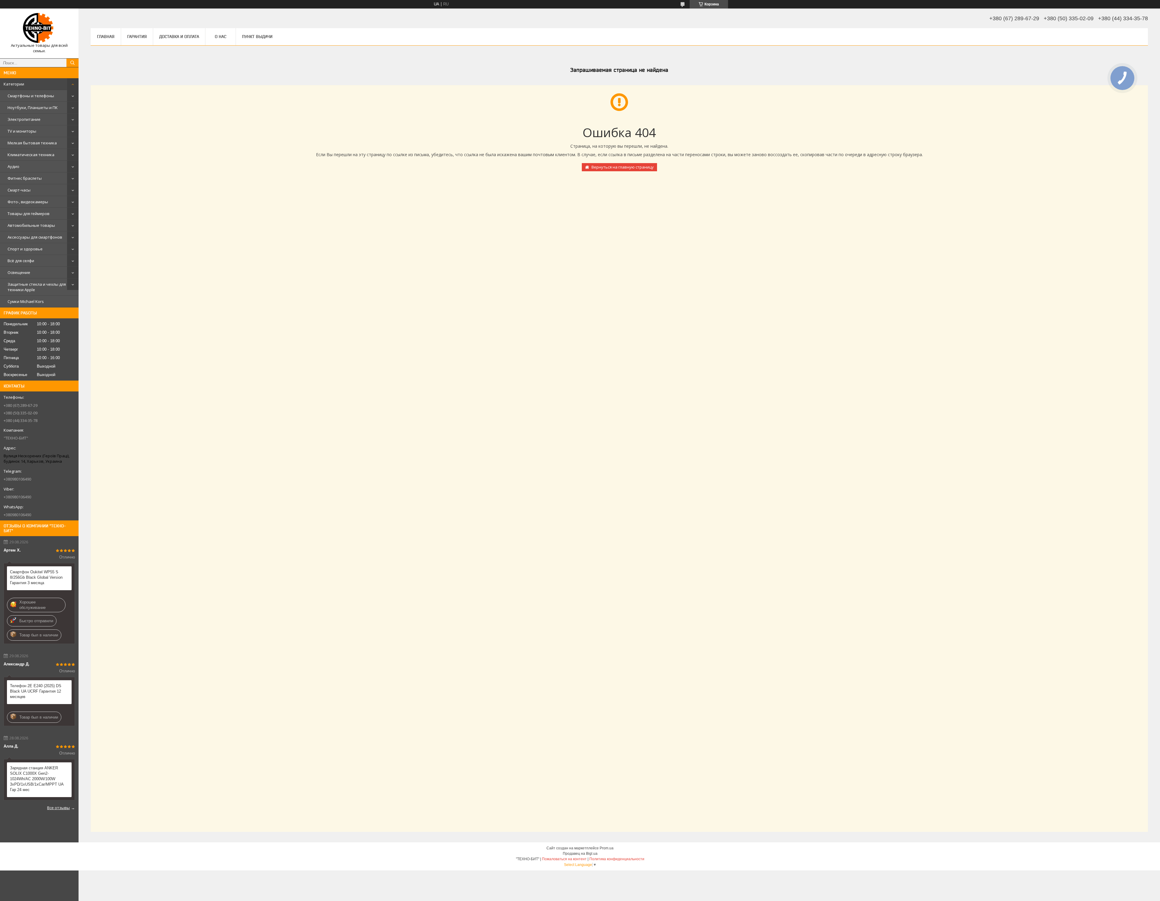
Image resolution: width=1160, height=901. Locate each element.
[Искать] (72, 62)
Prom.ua (607, 848)
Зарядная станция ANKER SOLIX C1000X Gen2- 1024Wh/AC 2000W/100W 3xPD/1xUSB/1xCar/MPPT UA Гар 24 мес (36, 779)
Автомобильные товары (31, 225)
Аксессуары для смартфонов (35, 237)
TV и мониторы (22, 131)
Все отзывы (58, 807)
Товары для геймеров (29, 213)
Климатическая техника (31, 154)
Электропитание (24, 119)
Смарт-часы (19, 190)
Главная (105, 36)
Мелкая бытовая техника (32, 143)
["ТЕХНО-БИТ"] (39, 28)
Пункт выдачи (257, 36)
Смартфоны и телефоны (31, 95)
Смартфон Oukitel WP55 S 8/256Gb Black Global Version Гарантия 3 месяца (36, 577)
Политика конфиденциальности (616, 859)
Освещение (19, 272)
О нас (220, 36)
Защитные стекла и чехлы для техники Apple (37, 287)
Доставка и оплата (179, 36)
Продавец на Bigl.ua (580, 853)
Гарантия (137, 36)
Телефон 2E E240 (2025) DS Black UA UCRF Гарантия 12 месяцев (35, 691)
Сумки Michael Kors (26, 301)
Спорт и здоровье (25, 249)
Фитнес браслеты (25, 178)
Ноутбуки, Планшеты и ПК (33, 107)
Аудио (13, 166)
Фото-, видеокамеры (28, 201)
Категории (14, 84)
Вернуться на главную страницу (622, 167)
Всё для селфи (21, 260)
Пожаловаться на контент (564, 859)
